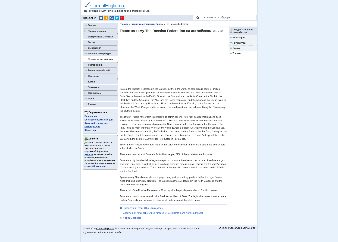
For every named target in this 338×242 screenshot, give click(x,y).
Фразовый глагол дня (96, 123)
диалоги (88, 154)
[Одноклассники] (106, 18)
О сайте (223, 228)
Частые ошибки (97, 31)
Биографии (239, 37)
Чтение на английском (142, 24)
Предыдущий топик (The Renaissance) (143, 208)
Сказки (236, 48)
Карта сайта (248, 228)
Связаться (234, 228)
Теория (92, 25)
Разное (92, 104)
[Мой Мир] (111, 18)
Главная (124, 24)
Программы (94, 93)
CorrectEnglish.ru (105, 228)
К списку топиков (132, 217)
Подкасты (93, 76)
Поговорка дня (92, 126)
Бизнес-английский (99, 70)
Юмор (91, 81)
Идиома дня (90, 116)
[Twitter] (117, 18)
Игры (91, 98)
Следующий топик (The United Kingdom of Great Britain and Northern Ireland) (163, 213)
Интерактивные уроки (100, 36)
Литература (239, 43)
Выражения (94, 48)
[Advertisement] (173, 60)
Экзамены (93, 87)
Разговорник (95, 64)
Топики (159, 24)
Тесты (91, 42)
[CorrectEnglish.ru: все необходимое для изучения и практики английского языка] (117, 7)
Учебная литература (99, 53)
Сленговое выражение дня (98, 120)
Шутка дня (90, 130)
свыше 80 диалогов (94, 166)
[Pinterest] (122, 18)
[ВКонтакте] (101, 18)
